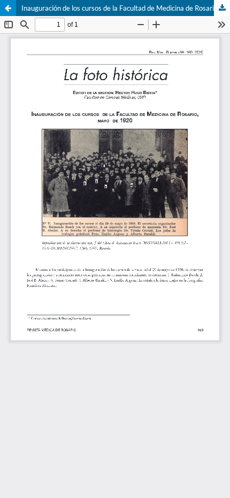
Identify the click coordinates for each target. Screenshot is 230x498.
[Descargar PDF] (222, 8)
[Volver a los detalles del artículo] (8, 8)
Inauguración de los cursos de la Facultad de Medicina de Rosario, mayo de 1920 (125, 8)
